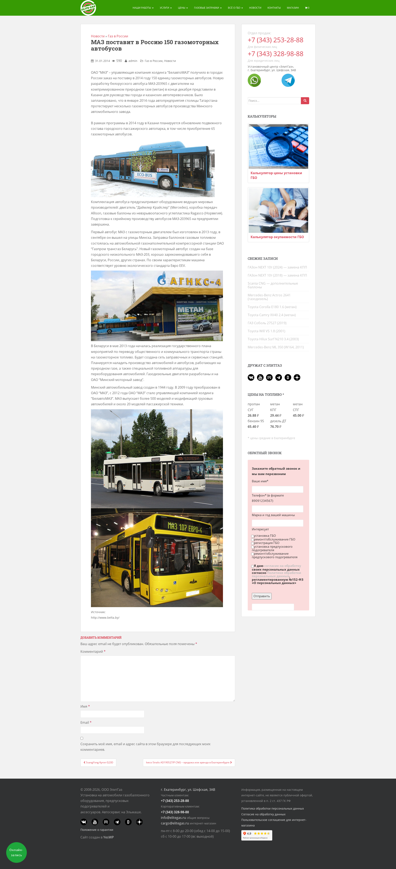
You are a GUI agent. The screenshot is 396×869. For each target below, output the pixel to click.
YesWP (108, 837)
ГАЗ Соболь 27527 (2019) (267, 323)
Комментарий (93, 651)
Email (86, 722)
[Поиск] (305, 100)
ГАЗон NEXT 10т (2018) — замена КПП (277, 275)
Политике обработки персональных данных (276, 574)
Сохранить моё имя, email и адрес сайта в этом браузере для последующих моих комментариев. (145, 747)
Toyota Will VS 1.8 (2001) (266, 331)
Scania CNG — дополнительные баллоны (273, 285)
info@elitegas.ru (173, 817)
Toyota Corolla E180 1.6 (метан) (272, 307)
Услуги (165, 7)
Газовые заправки (207, 7)
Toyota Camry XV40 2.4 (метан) (272, 315)
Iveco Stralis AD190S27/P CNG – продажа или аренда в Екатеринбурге (188, 762)
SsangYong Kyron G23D (99, 762)
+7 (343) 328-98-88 (275, 53)
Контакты (274, 7)
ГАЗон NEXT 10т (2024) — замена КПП (277, 267)
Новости (255, 7)
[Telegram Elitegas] (288, 80)
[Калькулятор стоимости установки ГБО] (278, 146)
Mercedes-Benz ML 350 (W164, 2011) (276, 347)
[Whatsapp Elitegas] (254, 80)
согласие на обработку (282, 566)
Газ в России (118, 36)
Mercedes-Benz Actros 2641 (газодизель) (269, 297)
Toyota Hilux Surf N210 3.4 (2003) (273, 339)
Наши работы (142, 7)
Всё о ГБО (234, 7)
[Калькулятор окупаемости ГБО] (278, 210)
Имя (85, 706)
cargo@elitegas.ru (175, 823)
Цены (182, 7)
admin (132, 61)
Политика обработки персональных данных (272, 808)
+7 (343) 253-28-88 (275, 39)
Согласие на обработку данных (263, 814)
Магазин (293, 7)
